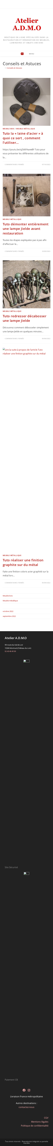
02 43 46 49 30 (10, 651)
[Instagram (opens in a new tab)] (28, 4)
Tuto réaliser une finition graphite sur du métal (23, 562)
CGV (46, 1117)
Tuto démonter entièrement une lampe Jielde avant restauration (26, 228)
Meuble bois (9, 129)
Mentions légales (39, 1121)
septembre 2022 (9, 616)
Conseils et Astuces (14, 68)
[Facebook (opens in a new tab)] (25, 4)
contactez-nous (26, 1107)
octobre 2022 (8, 611)
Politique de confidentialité (34, 1125)
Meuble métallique (25, 129)
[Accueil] (3, 68)
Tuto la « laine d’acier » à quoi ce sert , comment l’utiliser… (23, 138)
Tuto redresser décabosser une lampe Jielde (24, 318)
